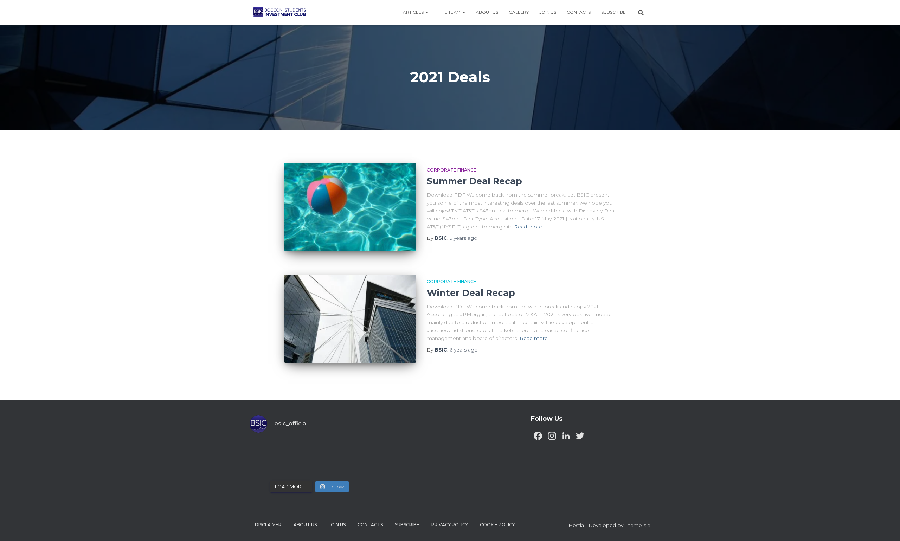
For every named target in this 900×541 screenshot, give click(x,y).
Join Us (547, 12)
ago (463, 238)
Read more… (529, 227)
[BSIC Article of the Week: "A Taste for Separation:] (355, 449)
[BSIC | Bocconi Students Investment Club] (279, 12)
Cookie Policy (497, 524)
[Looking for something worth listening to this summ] (264, 449)
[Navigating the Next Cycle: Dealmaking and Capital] (294, 467)
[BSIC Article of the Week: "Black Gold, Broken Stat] (324, 467)
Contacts (579, 12)
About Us (487, 12)
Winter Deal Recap (471, 293)
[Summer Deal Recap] (350, 207)
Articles (414, 12)
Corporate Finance (451, 170)
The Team (450, 12)
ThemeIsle (637, 525)
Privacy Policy (449, 524)
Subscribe (613, 12)
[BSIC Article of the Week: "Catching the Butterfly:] (294, 449)
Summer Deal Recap (474, 181)
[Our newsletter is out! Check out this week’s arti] (324, 449)
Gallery (519, 12)
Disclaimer (268, 524)
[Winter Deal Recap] (350, 319)
